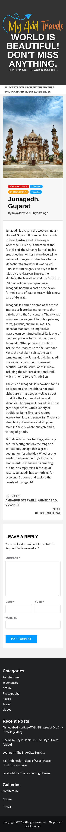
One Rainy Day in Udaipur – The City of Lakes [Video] (30, 742)
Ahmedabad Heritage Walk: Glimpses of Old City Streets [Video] (33, 729)
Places (10, 87)
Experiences (42, 91)
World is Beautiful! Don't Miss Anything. (33, 50)
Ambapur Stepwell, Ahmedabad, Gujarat (31, 500)
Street (7, 807)
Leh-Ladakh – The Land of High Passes (26, 773)
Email (39, 602)
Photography (14, 91)
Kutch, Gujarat (48, 511)
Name (9, 602)
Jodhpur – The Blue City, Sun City (24, 752)
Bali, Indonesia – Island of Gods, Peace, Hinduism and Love (27, 763)
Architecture (34, 87)
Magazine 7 (55, 822)
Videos (29, 91)
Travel (20, 87)
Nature (36, 186)
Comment (12, 558)
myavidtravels (21, 213)
